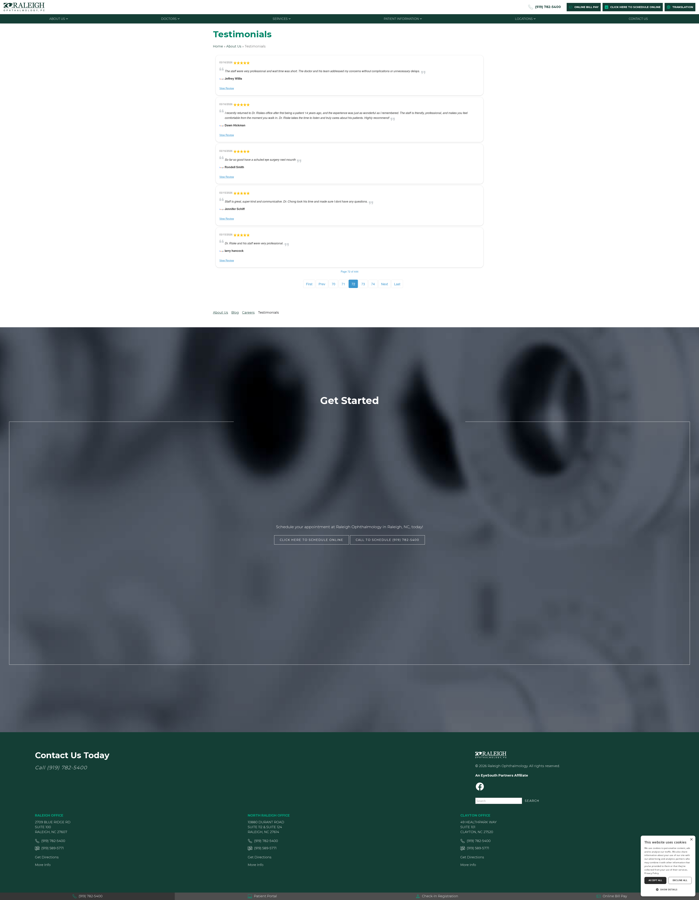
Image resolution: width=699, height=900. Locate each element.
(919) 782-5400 (67, 768)
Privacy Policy (651, 873)
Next (384, 283)
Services (280, 19)
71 (343, 283)
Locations (524, 19)
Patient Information (401, 19)
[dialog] (668, 866)
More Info (43, 865)
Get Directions (47, 857)
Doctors (169, 19)
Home (218, 46)
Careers (248, 313)
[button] (668, 889)
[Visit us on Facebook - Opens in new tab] (479, 786)
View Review (226, 88)
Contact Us (638, 19)
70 (333, 283)
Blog (235, 313)
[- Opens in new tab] (221, 78)
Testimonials (268, 313)
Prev (322, 283)
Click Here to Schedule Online (311, 540)
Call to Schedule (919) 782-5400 (387, 540)
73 (363, 283)
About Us (57, 19)
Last (397, 283)
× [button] (691, 839)
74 (373, 283)
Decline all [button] (680, 880)
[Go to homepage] (24, 7)
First (309, 283)
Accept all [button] (655, 880)
